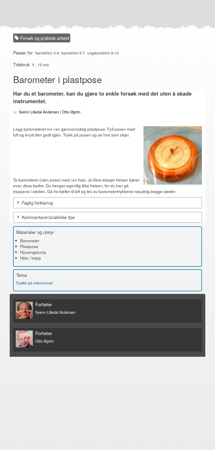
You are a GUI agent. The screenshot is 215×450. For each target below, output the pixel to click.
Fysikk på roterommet (34, 283)
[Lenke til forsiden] (106, 14)
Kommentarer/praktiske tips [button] (48, 217)
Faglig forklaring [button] (37, 202)
